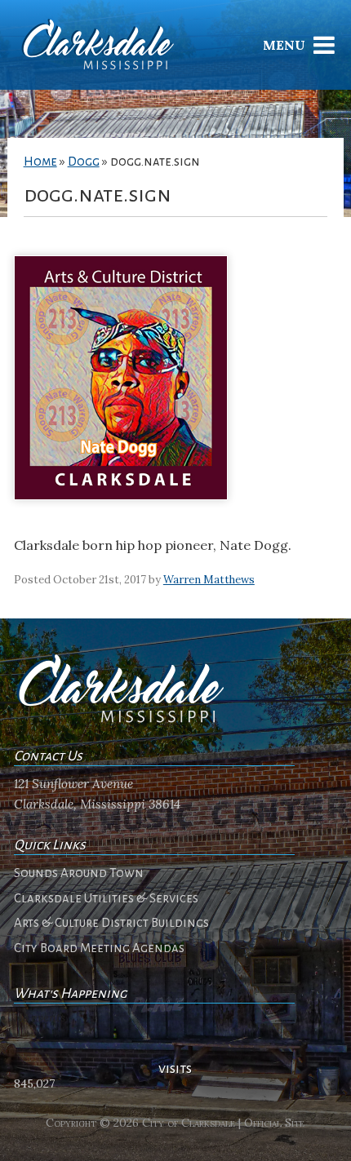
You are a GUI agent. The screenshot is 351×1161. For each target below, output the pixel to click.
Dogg (84, 161)
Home (40, 161)
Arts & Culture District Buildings (111, 922)
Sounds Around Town (79, 873)
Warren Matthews (209, 580)
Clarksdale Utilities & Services (106, 898)
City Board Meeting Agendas (99, 948)
